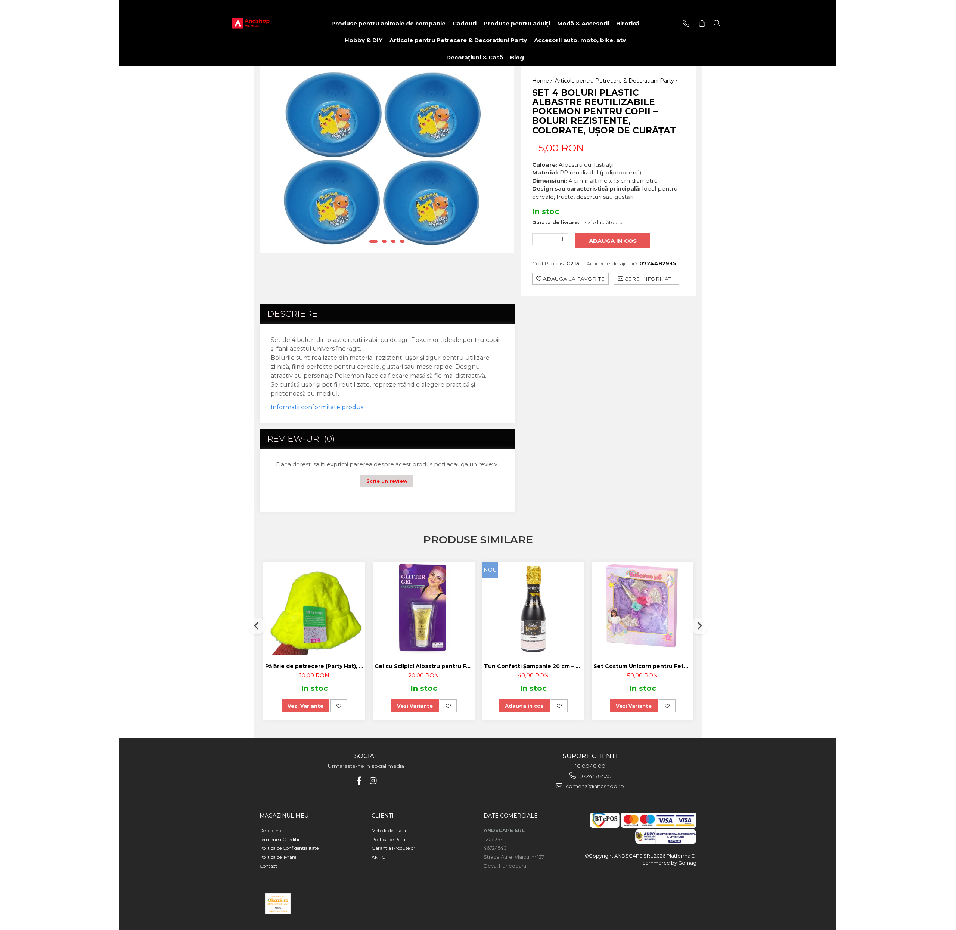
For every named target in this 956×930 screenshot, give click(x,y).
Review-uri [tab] (301, 438)
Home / (543, 80)
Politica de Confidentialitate (289, 848)
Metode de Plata (389, 830)
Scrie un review (386, 481)
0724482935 (594, 776)
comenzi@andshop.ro (594, 786)
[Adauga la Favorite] (338, 705)
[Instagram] (373, 780)
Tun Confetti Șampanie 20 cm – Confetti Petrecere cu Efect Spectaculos (534, 666)
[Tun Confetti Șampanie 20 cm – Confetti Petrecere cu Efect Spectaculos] (533, 608)
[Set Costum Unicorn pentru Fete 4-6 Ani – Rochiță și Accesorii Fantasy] (642, 608)
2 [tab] (384, 241)
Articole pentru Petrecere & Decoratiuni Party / (617, 80)
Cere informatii (649, 278)
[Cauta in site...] (717, 23)
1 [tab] (373, 241)
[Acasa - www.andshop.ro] (262, 23)
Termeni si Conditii (279, 839)
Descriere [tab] (292, 314)
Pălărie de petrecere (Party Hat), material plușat (315, 666)
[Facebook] (359, 780)
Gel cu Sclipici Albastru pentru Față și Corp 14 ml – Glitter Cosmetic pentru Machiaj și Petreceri (425, 666)
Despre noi (271, 830)
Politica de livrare (278, 857)
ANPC (378, 857)
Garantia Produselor (393, 848)
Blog (517, 57)
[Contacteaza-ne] (686, 23)
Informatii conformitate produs (317, 407)
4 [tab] (402, 241)
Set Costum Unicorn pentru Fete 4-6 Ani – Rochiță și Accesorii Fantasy (643, 666)
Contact (268, 866)
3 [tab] (393, 241)
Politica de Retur (389, 839)
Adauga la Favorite (573, 278)
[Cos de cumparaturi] (702, 23)
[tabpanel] (387, 159)
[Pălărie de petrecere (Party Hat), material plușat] (314, 608)
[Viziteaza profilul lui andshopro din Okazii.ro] (278, 903)
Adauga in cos (613, 240)
